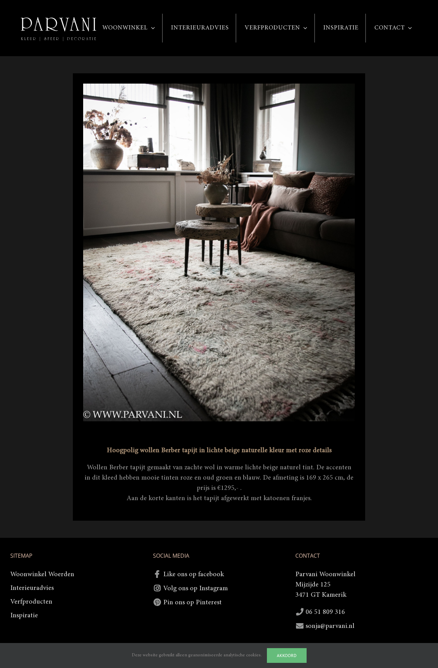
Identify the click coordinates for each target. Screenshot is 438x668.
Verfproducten (31, 601)
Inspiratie (24, 615)
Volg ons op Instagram (195, 588)
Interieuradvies (32, 588)
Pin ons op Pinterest (192, 602)
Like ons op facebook (193, 574)
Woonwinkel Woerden (42, 574)
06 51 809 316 (325, 612)
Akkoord (287, 655)
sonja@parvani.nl (330, 626)
